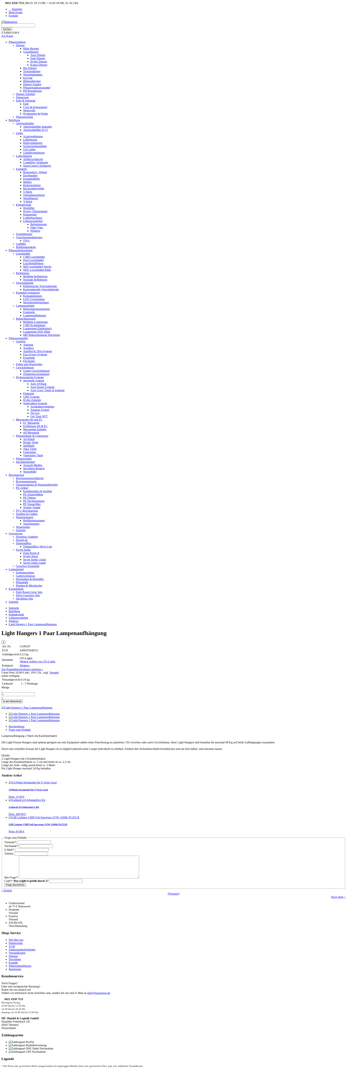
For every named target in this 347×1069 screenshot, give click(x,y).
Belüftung (14, 611)
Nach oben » (338, 896)
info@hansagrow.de (98, 993)
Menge (5, 687)
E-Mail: (9, 849)
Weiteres (13, 621)
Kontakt (13, 962)
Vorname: (11, 842)
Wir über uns (16, 939)
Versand (54, 672)
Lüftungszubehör (18, 617)
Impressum (15, 969)
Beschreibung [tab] (16, 726)
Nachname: (12, 845)
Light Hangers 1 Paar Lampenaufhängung (33, 624)
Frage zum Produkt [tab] (20, 729)
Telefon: (9, 853)
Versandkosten (17, 952)
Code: (26, 880)
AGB (12, 946)
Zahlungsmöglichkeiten (22, 949)
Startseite (14, 608)
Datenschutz (16, 943)
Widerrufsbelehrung (20, 965)
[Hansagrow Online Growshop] (9, 21)
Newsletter (15, 959)
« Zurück (6, 890)
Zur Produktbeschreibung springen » (22, 669)
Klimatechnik (16, 614)
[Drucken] (173, 893)
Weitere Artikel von (37, 661)
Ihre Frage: (11, 877)
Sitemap (13, 956)
